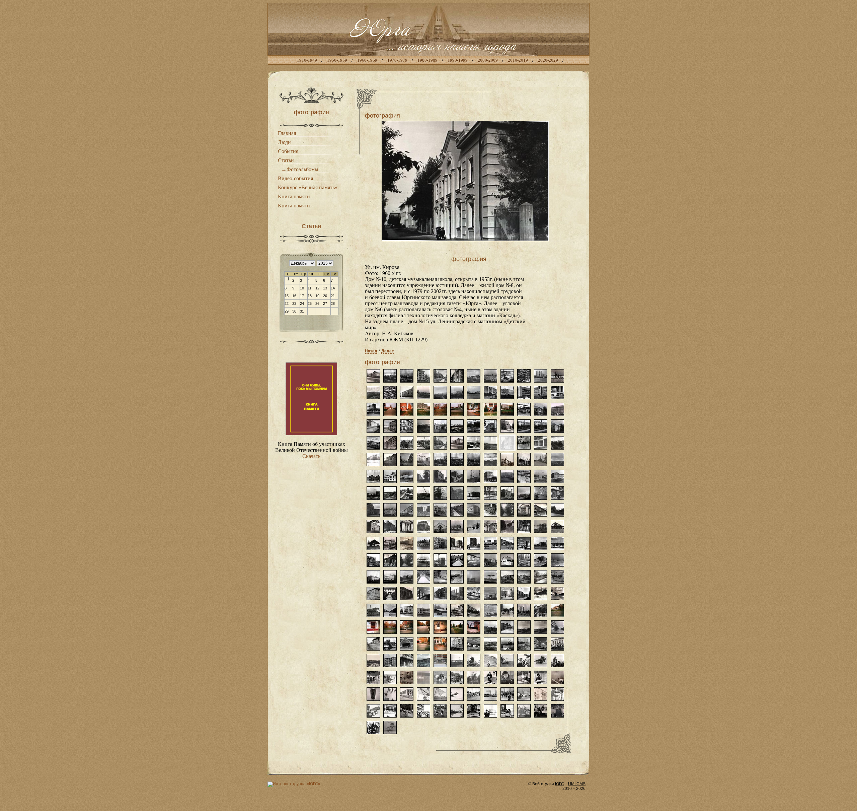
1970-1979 (397, 60)
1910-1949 (307, 60)
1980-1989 (427, 60)
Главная (287, 133)
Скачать (311, 456)
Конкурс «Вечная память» (307, 187)
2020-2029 (548, 60)
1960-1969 (367, 60)
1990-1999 (458, 60)
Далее (387, 351)
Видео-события (295, 178)
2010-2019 (518, 60)
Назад (371, 351)
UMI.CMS (577, 784)
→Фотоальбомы (299, 169)
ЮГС (559, 784)
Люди (284, 142)
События (288, 151)
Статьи (286, 160)
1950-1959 (337, 60)
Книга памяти (294, 196)
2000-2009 (488, 60)
